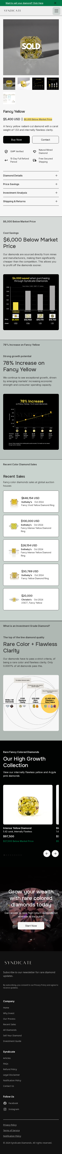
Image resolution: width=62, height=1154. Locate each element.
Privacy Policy (10, 1124)
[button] (56, 10)
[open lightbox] (31, 47)
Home (6, 1007)
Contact (45, 139)
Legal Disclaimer (11, 1074)
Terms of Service (11, 1130)
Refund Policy (10, 1069)
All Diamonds (10, 1029)
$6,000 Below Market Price (38, 119)
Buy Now (16, 139)
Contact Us (8, 1086)
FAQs (5, 1063)
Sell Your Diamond (12, 1035)
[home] (12, 11)
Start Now (31, 925)
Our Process (9, 1018)
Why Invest (8, 1013)
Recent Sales (9, 1024)
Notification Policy (12, 1080)
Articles (7, 1058)
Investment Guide (12, 1041)
